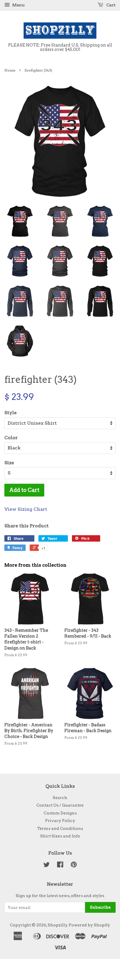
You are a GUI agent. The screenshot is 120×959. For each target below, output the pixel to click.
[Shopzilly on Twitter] (46, 865)
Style (10, 412)
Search (60, 797)
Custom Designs (60, 813)
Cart (110, 5)
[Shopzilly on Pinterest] (73, 865)
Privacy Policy (60, 820)
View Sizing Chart (25, 509)
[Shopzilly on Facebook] (60, 865)
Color (11, 437)
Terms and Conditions (60, 828)
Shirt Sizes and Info (60, 836)
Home (9, 70)
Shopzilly (57, 925)
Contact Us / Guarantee (60, 805)
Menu (17, 5)
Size (9, 462)
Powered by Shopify (89, 925)
